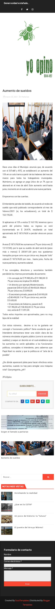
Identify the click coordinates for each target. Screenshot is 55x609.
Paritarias (25, 97)
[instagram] (32, 9)
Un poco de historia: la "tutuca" (31, 516)
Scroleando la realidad (26, 493)
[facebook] (22, 9)
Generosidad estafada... (16, 3)
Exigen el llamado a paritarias (14, 432)
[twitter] (27, 9)
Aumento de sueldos (10, 458)
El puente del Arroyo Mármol (29, 527)
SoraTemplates (22, 600)
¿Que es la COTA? (23, 504)
